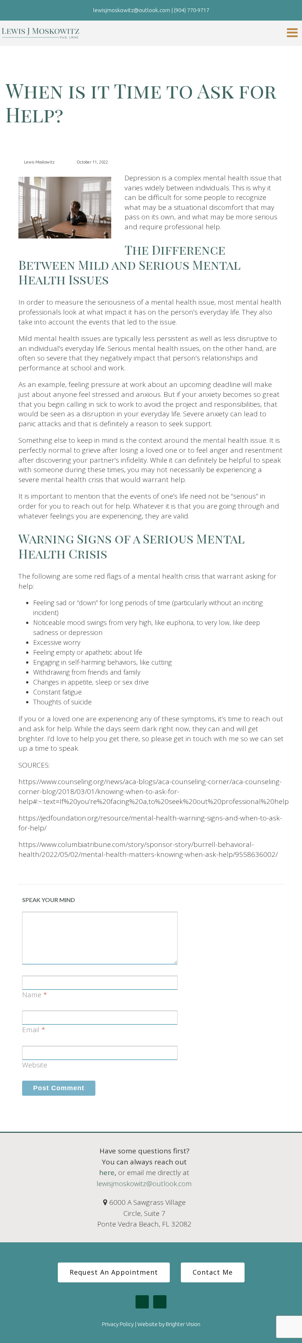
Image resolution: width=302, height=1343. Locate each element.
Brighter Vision (183, 1324)
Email (30, 1029)
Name (31, 994)
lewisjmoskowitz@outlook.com (144, 1183)
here (107, 1172)
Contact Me (213, 1272)
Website (34, 1065)
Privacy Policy (118, 1324)
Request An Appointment (114, 1272)
